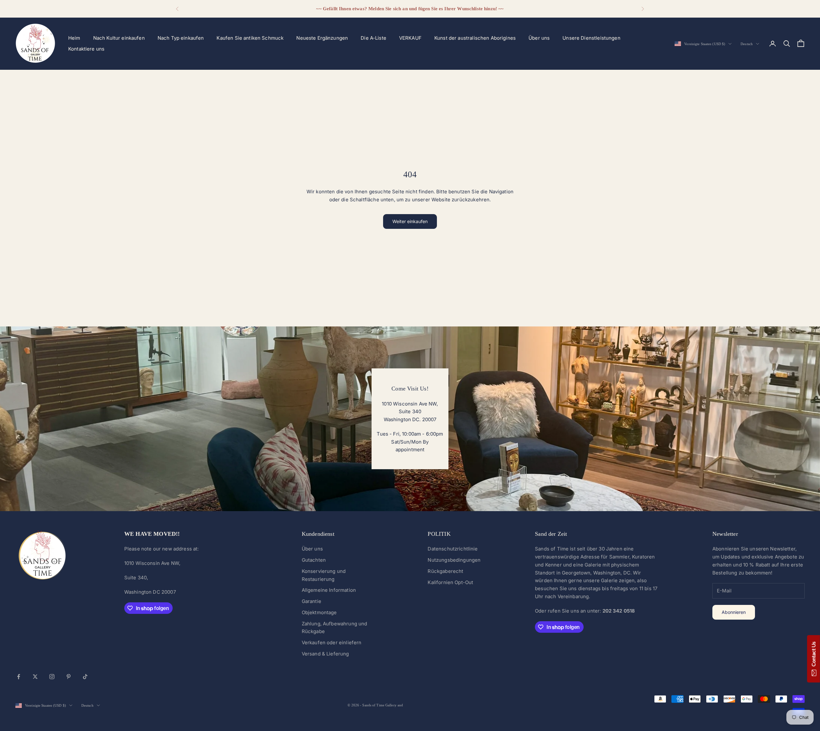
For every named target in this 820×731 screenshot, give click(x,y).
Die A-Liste (373, 38)
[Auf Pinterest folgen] (68, 676)
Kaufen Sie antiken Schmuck (250, 38)
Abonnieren (734, 612)
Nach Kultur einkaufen (119, 38)
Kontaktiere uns (86, 49)
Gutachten (314, 560)
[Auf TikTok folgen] (85, 676)
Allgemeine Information (329, 590)
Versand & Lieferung (325, 654)
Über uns (539, 38)
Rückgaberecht (445, 571)
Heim (74, 38)
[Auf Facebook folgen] (18, 676)
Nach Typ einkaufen (181, 38)
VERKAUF (410, 38)
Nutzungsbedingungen (454, 560)
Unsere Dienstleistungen (591, 38)
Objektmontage (319, 612)
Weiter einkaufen (410, 221)
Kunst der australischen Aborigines (475, 38)
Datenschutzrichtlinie (453, 549)
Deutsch (747, 44)
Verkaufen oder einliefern (332, 642)
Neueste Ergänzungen (322, 38)
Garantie (311, 601)
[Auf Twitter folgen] (35, 676)
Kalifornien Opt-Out (450, 582)
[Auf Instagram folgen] (52, 676)
